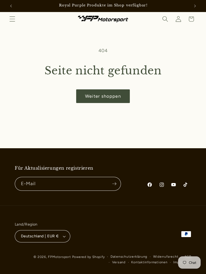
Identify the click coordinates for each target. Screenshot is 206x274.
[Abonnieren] (114, 184)
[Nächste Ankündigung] (195, 6)
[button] (12, 19)
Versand (119, 262)
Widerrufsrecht (166, 256)
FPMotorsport (59, 257)
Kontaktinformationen (149, 262)
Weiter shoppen (103, 96)
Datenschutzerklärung (129, 256)
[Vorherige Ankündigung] (11, 6)
